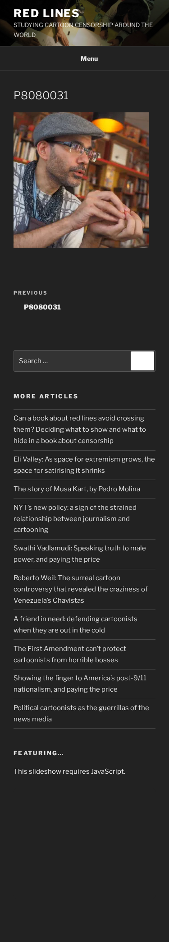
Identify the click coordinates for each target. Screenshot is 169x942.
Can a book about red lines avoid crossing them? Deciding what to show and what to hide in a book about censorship (80, 429)
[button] (81, 180)
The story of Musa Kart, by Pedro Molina (77, 489)
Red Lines (47, 13)
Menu (89, 58)
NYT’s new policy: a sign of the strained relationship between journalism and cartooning (75, 518)
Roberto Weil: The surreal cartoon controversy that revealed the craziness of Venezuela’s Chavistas (81, 589)
